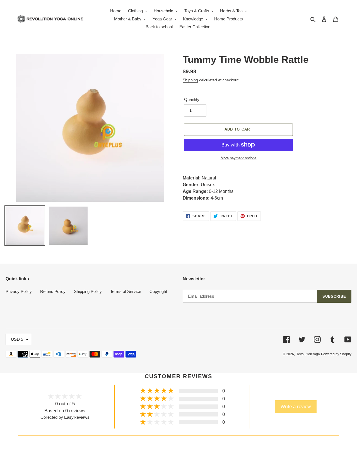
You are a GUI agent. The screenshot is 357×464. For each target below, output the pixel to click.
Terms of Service (125, 291)
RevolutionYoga (308, 354)
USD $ (17, 339)
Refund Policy (53, 291)
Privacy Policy (19, 291)
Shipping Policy (88, 291)
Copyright (158, 291)
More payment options (239, 158)
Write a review (296, 406)
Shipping (190, 80)
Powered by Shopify (336, 354)
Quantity (191, 99)
